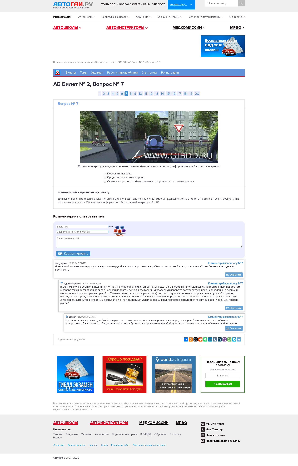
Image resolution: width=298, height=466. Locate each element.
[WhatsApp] (229, 339)
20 (197, 93)
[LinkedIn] (210, 339)
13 (156, 93)
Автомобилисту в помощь (204, 16)
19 (190, 93)
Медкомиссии (187, 27)
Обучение (142, 16)
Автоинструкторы (125, 27)
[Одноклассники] (191, 339)
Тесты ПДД (108, 4)
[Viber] (224, 339)
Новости (93, 445)
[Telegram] (239, 339)
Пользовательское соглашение (149, 445)
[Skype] (234, 339)
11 (146, 93)
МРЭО (235, 27)
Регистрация (170, 72)
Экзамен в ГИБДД (168, 16)
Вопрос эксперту (130, 4)
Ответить (236, 274)
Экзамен (97, 72)
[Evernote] (205, 339)
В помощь (175, 434)
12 (151, 93)
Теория (57, 434)
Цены (146, 4)
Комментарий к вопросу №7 (225, 263)
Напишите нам (215, 435)
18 (185, 93)
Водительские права (114, 16)
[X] (195, 339)
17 (179, 93)
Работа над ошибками (122, 72)
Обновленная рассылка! (223, 369)
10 (140, 93)
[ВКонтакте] (186, 339)
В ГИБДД (145, 434)
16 (174, 93)
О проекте (158, 4)
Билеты (71, 72)
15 (168, 93)
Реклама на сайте (120, 445)
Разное (57, 437)
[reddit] (200, 339)
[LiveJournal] (220, 339)
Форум (104, 445)
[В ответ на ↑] (61, 283)
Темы (83, 72)
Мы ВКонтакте (215, 423)
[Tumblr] (215, 339)
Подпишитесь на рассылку (223, 440)
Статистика (149, 72)
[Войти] (119, 227)
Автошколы (85, 16)
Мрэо (181, 423)
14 (162, 93)
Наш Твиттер (214, 429)
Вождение (72, 434)
